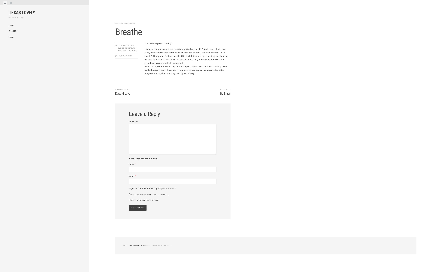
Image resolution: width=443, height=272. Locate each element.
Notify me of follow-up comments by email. (149, 194)
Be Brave (225, 92)
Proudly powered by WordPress (137, 245)
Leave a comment (125, 56)
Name (132, 164)
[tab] (5, 3)
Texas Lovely (22, 12)
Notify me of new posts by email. (145, 200)
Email (132, 176)
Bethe (132, 23)
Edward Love (122, 92)
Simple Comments (167, 188)
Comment (133, 121)
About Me (13, 31)
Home (11, 25)
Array (169, 245)
